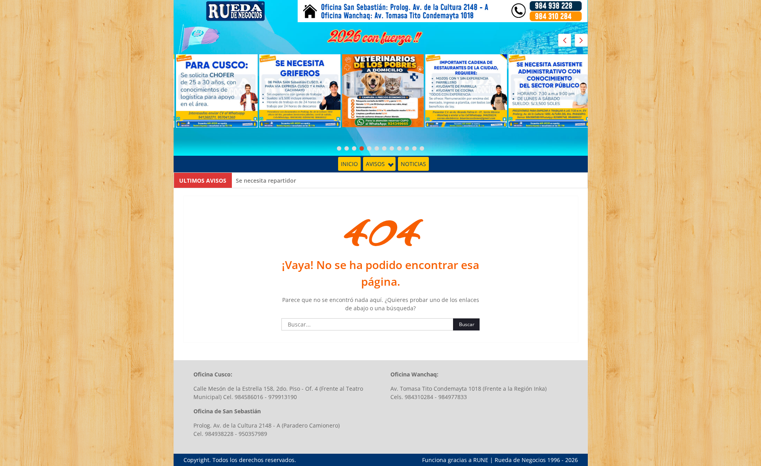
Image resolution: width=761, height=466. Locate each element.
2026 (571, 460)
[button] (581, 40)
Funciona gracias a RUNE (455, 460)
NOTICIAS (413, 164)
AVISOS (375, 164)
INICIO (349, 164)
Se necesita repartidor (266, 180)
